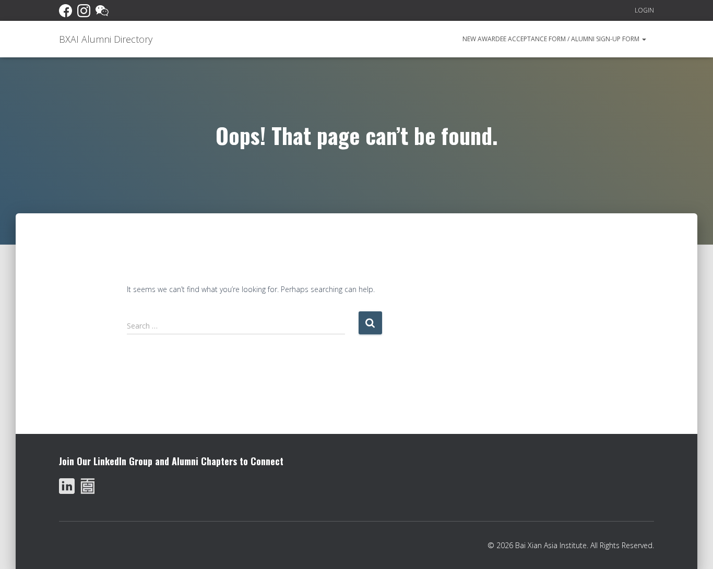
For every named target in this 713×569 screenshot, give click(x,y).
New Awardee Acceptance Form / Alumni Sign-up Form (551, 38)
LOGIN (644, 10)
